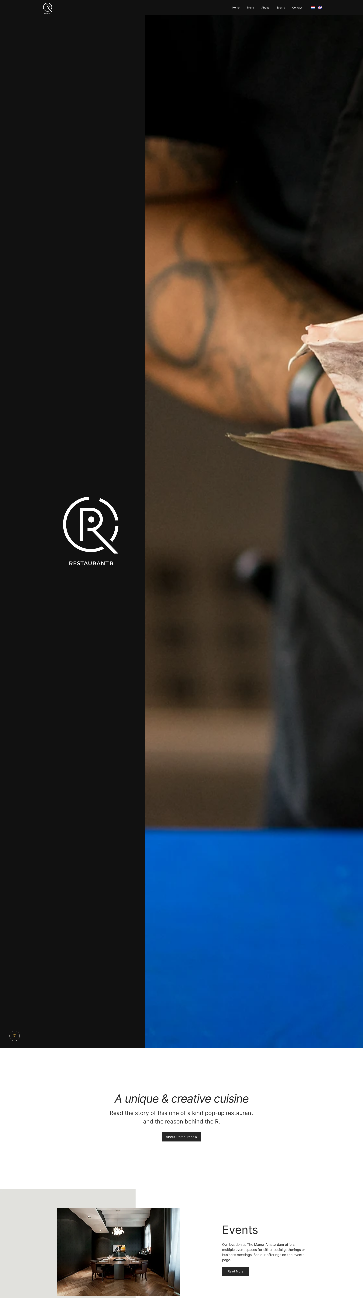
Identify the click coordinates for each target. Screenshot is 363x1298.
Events (280, 7)
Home (236, 7)
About (265, 7)
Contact (297, 7)
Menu (250, 7)
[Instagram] (14, 1036)
